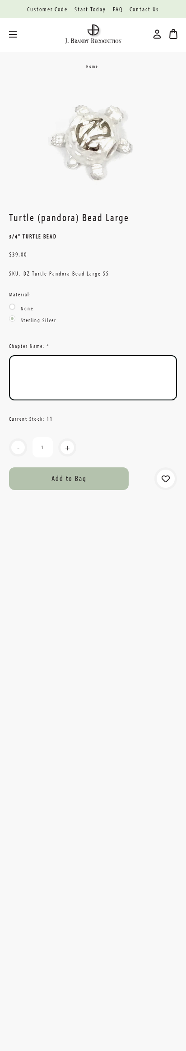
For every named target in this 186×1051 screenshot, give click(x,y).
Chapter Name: (29, 345)
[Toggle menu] (19, 34)
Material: (20, 294)
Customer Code (47, 9)
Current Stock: (31, 418)
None (27, 308)
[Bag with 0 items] (173, 34)
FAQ (118, 9)
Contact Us (144, 9)
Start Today (90, 9)
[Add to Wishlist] (165, 478)
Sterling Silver (38, 320)
